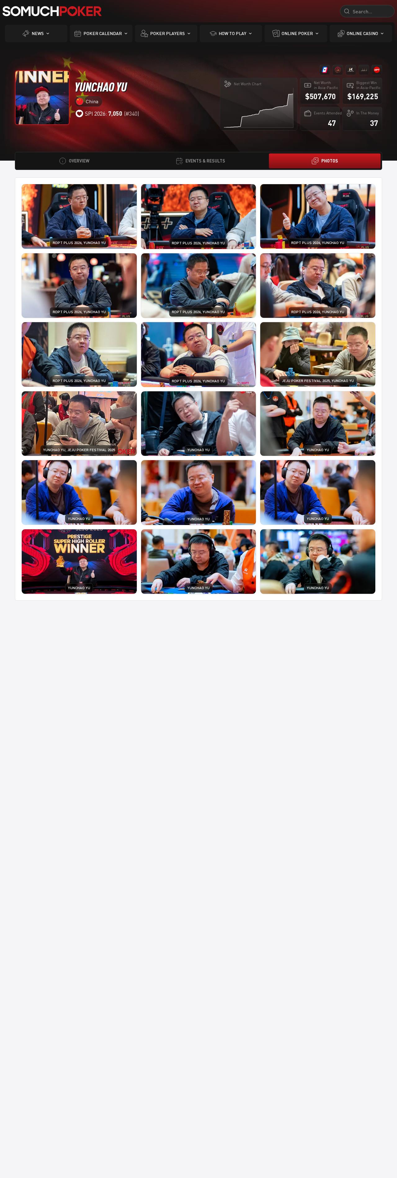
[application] (258, 107)
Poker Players (167, 33)
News (38, 33)
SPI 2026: (103, 113)
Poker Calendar (102, 33)
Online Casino (362, 33)
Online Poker (297, 33)
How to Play (232, 33)
